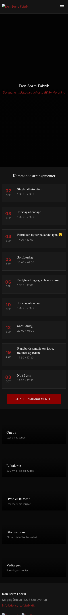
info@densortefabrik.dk (18, 605)
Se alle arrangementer (34, 398)
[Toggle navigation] (62, 6)
